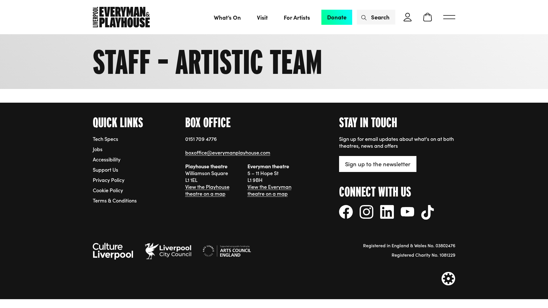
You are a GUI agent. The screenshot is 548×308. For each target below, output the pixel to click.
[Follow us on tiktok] (427, 212)
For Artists (297, 17)
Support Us (105, 169)
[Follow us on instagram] (366, 212)
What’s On (227, 17)
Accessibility (106, 159)
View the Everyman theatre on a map (269, 190)
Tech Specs (105, 138)
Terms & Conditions (115, 200)
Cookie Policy (108, 190)
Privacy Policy (108, 179)
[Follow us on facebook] (346, 212)
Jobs (97, 149)
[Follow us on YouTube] (407, 211)
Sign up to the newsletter (377, 164)
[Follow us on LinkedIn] (387, 212)
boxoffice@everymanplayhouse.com (227, 152)
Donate (336, 17)
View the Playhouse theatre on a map (207, 190)
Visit (262, 17)
